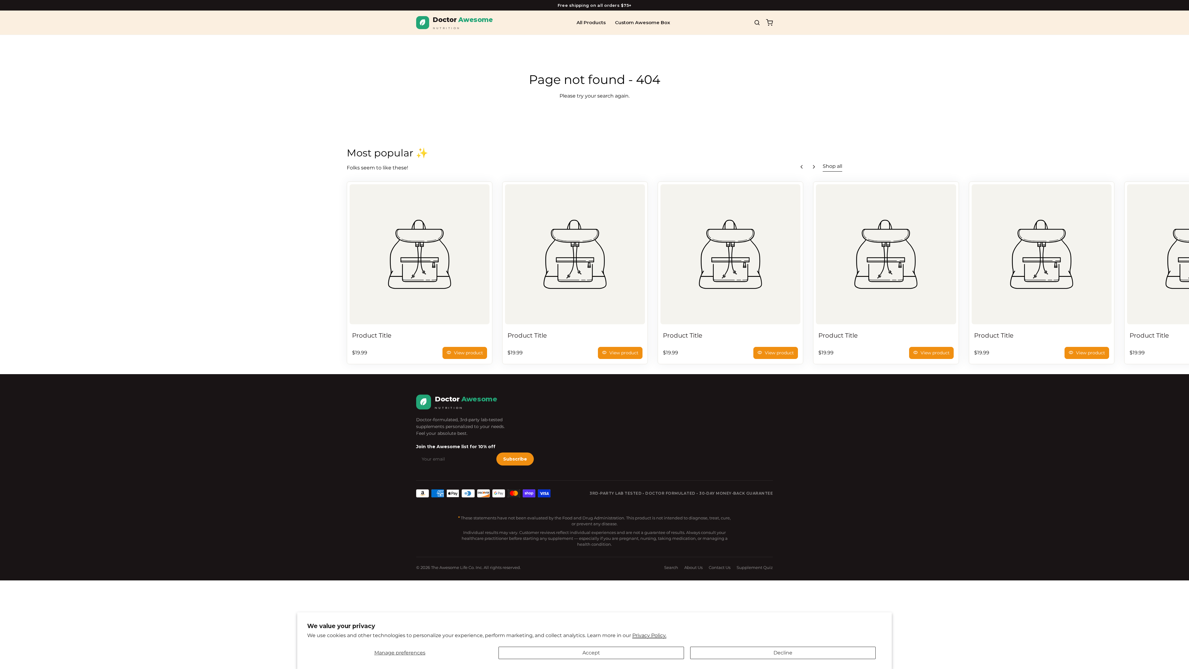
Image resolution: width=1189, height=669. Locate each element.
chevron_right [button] (814, 167)
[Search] (757, 22)
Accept (591, 653)
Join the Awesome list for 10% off (455, 446)
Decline (782, 653)
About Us (693, 567)
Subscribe (515, 459)
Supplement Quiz (755, 567)
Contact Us (719, 567)
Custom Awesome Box (642, 22)
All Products (591, 22)
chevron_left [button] (801, 167)
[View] (420, 254)
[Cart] (769, 22)
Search (671, 567)
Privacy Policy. (649, 635)
